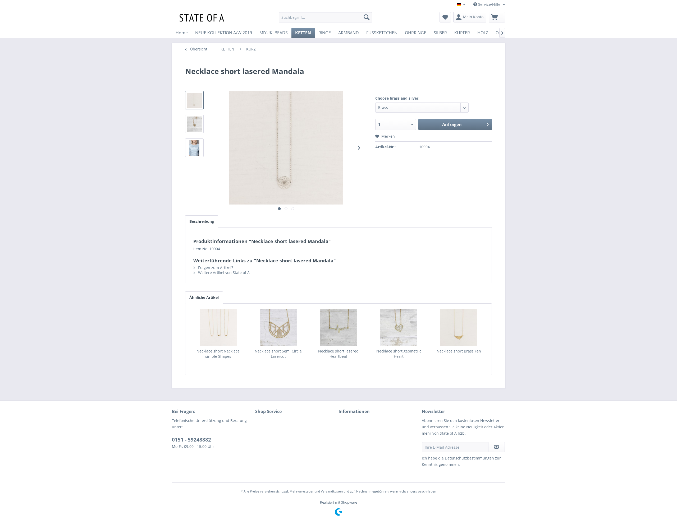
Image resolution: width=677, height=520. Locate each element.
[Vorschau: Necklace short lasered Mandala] (194, 100)
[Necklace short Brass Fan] (458, 327)
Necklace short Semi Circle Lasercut (278, 354)
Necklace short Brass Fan (459, 351)
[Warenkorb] (497, 17)
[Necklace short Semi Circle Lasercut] (278, 327)
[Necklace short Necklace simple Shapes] (218, 327)
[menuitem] (325, 17)
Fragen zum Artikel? (215, 267)
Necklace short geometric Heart (398, 354)
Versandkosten (332, 491)
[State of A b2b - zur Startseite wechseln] (201, 18)
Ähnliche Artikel (204, 297)
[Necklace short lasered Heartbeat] (338, 327)
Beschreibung (201, 221)
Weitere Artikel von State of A (223, 272)
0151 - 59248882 (191, 439)
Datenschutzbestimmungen (469, 458)
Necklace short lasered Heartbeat (338, 354)
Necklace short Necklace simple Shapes (218, 354)
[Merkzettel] (445, 17)
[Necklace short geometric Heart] (398, 327)
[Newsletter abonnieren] (496, 447)
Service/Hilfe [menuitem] (489, 4)
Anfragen (452, 124)
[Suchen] (366, 17)
